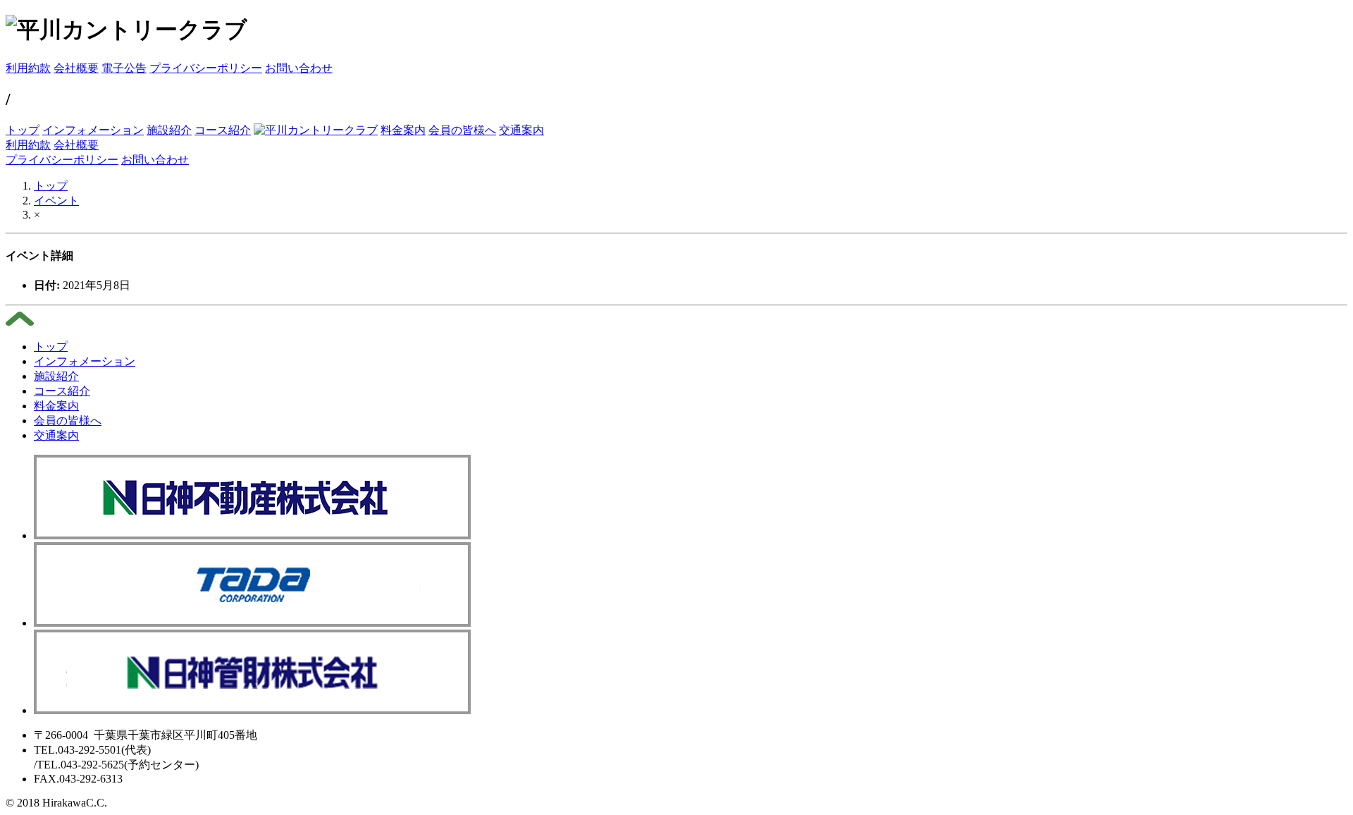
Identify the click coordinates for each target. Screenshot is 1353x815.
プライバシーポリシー (205, 68)
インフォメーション (93, 130)
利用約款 (28, 68)
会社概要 (76, 68)
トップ (22, 130)
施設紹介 (169, 130)
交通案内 (521, 130)
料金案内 (403, 130)
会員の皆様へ (462, 130)
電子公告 (124, 68)
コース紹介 (222, 130)
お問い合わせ (299, 68)
